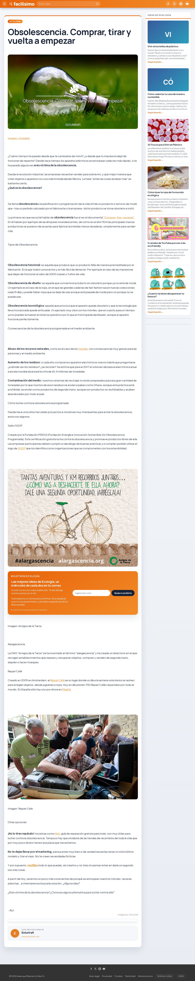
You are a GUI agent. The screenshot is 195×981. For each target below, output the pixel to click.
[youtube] (187, 3)
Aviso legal (94, 976)
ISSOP (22, 448)
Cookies (119, 976)
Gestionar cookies (164, 976)
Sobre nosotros (145, 976)
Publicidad (130, 976)
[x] (174, 3)
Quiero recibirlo (123, 593)
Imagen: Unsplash (19, 138)
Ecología (15, 21)
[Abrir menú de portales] (4, 3)
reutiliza (32, 865)
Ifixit (57, 833)
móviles (83, 348)
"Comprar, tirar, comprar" (118, 217)
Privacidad (107, 976)
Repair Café (57, 680)
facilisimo (24, 3)
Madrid (66, 689)
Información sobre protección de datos (30, 610)
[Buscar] (97, 4)
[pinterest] (180, 3)
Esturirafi (28, 932)
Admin (181, 976)
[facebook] (168, 3)
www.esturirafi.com (30, 936)
